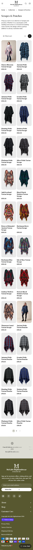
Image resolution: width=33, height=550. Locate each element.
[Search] (26, 3)
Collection (11, 10)
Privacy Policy (5, 524)
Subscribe (8, 489)
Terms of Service (6, 527)
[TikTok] (19, 496)
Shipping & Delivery (7, 531)
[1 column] (25, 36)
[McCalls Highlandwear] (16, 3)
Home (3, 10)
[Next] (19, 430)
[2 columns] (30, 36)
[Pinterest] (8, 496)
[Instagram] (14, 496)
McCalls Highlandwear (14, 516)
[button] (30, 3)
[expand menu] (2, 4)
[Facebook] (3, 496)
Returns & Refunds (6, 534)
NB (10, 545)
